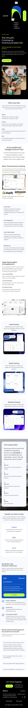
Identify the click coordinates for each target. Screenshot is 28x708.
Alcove (5, 16)
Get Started (14, 595)
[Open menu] (16, 3)
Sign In (24, 15)
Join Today (9, 686)
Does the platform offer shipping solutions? (14, 663)
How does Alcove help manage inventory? (14, 642)
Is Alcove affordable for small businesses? (14, 669)
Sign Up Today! (6, 60)
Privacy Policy (9, 701)
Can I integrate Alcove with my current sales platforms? (12, 656)
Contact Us (18, 686)
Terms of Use (19, 701)
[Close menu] (12, 19)
